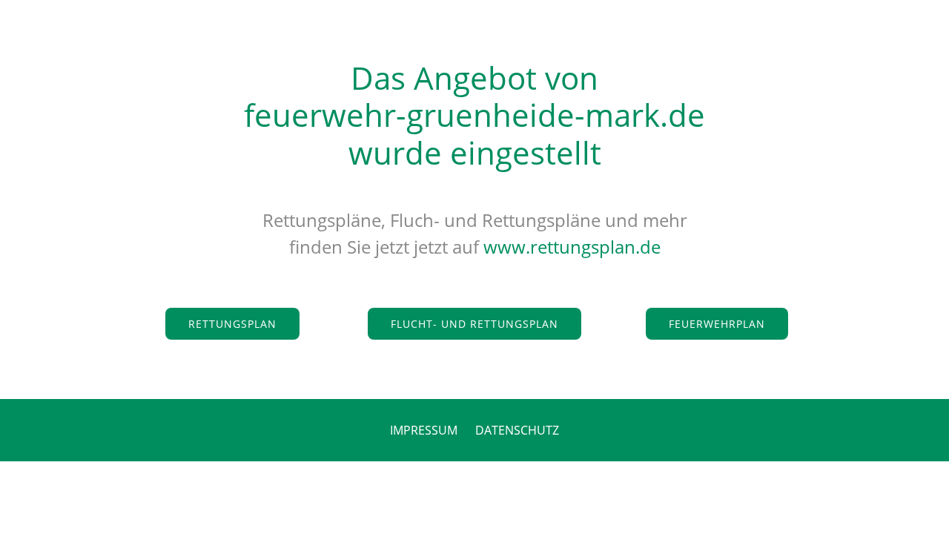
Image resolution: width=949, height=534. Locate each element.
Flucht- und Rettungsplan (474, 324)
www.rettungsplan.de (572, 246)
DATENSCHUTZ (517, 430)
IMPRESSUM (423, 430)
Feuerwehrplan (717, 324)
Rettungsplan (232, 324)
